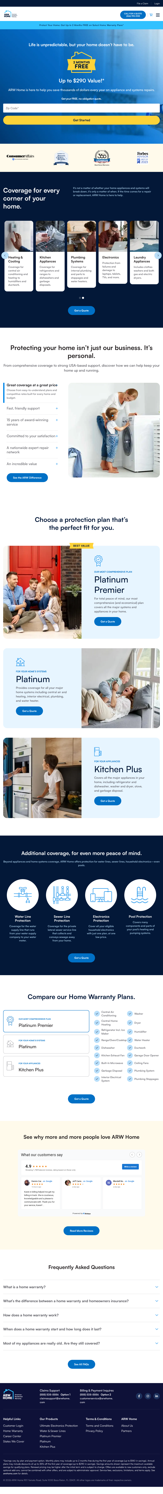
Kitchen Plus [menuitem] (47, 1446)
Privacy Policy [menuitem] (94, 1431)
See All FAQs (81, 1364)
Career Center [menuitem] (12, 1436)
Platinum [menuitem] (45, 1441)
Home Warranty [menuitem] (13, 1431)
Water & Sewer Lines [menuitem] (53, 1431)
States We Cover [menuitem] (13, 1441)
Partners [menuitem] (126, 1431)
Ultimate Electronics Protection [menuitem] (59, 1425)
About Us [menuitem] (127, 1425)
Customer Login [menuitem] (13, 1425)
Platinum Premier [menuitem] (50, 1436)
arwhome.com (10, 1473)
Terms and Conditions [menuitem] (99, 1425)
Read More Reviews (81, 1230)
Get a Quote (81, 310)
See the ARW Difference (27, 477)
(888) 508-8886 (49, 1394)
